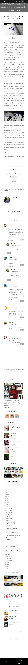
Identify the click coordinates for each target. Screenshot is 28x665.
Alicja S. (11, 336)
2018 (6, 500)
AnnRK (11, 257)
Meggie (11, 322)
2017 (6, 502)
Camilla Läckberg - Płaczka (14, 448)
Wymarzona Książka (15, 307)
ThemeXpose (13, 660)
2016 (6, 504)
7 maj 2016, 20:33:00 (13, 259)
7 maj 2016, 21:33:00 (15, 245)
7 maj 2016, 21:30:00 (15, 271)
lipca (7, 516)
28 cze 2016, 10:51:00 (13, 338)
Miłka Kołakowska (14, 284)
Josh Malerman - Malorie (13, 455)
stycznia (8, 560)
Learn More (12, 10)
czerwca (8, 518)
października (9, 510)
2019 (6, 498)
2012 (6, 568)
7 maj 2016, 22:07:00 (13, 286)
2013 (6, 566)
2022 (6, 492)
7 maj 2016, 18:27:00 (13, 227)
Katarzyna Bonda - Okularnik (13, 535)
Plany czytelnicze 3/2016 (12, 532)
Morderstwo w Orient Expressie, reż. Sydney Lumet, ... (12, 524)
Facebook (10, 173)
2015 (6, 562)
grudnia (8, 506)
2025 (6, 487)
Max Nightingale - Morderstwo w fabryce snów (15, 427)
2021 (6, 494)
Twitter (19, 173)
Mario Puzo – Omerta (14, 610)
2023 (6, 491)
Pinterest (15, 176)
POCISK (16, 180)
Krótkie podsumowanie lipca (15, 441)
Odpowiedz (22, 239)
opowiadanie (11, 180)
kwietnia (8, 554)
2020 (6, 496)
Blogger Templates (7, 661)
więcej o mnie (7, 407)
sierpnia (8, 514)
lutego (7, 558)
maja (7, 520)
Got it (18, 10)
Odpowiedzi (10, 240)
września (8, 512)
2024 (6, 489)
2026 (6, 485)
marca (7, 556)
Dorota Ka (12, 225)
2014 (6, 564)
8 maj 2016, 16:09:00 (13, 324)
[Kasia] (15, 197)
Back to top (21, 663)
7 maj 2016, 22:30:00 (13, 309)
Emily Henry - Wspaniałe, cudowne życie (14, 435)
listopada (8, 508)
